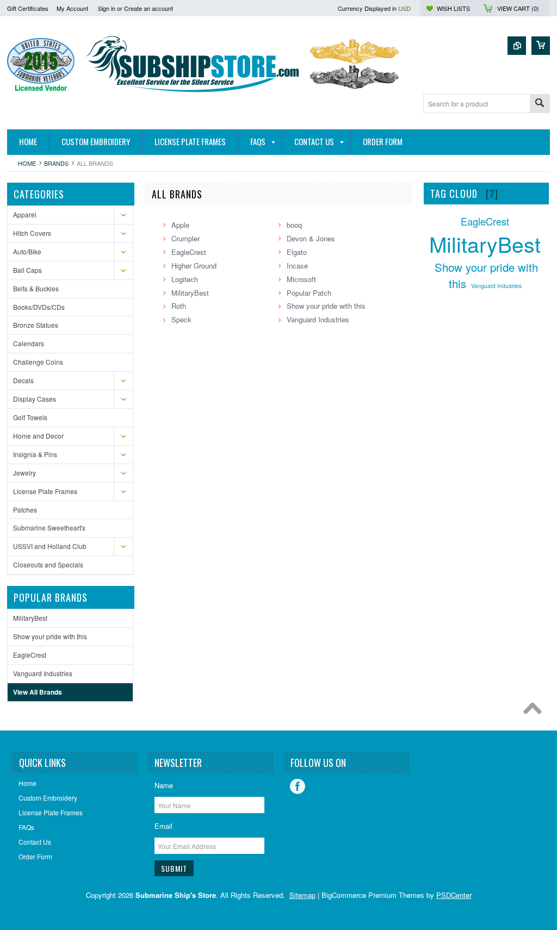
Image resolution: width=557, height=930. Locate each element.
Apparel (24, 214)
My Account (72, 8)
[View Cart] (540, 45)
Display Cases (34, 398)
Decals (23, 380)
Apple (180, 225)
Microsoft (301, 279)
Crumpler (185, 238)
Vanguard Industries (42, 673)
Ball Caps (27, 269)
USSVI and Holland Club (49, 546)
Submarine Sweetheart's (49, 527)
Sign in (106, 8)
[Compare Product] (517, 45)
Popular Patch (309, 293)
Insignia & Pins (35, 454)
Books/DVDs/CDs (39, 306)
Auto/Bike (27, 251)
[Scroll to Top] (535, 711)
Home (27, 163)
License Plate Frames (45, 491)
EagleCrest (29, 654)
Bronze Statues (35, 324)
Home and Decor (38, 435)
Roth (178, 306)
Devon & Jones (311, 238)
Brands (56, 163)
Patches (25, 509)
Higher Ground (193, 265)
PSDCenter (454, 895)
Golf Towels (30, 417)
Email (163, 826)
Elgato (297, 252)
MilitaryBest (30, 617)
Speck (181, 319)
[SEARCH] (539, 104)
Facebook (297, 786)
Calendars (28, 343)
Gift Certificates (27, 8)
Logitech (184, 279)
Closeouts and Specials (48, 564)
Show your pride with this (50, 636)
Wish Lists (453, 8)
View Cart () (518, 8)
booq (294, 225)
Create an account (148, 8)
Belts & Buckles (36, 288)
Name (163, 785)
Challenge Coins (38, 361)
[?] (492, 193)
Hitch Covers (32, 233)
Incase (297, 265)
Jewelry (24, 472)
